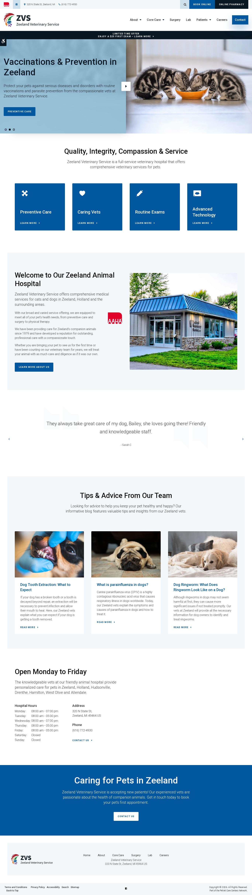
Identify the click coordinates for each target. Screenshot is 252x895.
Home (86, 855)
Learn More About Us (34, 367)
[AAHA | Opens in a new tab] (8, 4)
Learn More (28, 223)
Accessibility (53, 887)
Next (126, 86)
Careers (222, 20)
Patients (202, 20)
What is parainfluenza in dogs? (122, 584)
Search (65, 887)
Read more (27, 627)
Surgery (175, 20)
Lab (188, 20)
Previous (9, 439)
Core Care (154, 20)
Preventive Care (19, 111)
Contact (240, 20)
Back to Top (12, 890)
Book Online (202, 4)
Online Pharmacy (231, 4)
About (134, 20)
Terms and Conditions (16, 887)
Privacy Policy (38, 887)
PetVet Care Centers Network (233, 890)
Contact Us (80, 740)
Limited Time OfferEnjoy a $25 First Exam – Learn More (124, 35)
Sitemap (75, 887)
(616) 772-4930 (69, 4)
